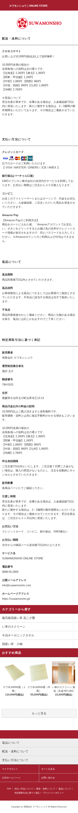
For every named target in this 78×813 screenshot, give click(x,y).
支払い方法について (23, 789)
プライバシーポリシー (53, 793)
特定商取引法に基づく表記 (27, 793)
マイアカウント (10, 769)
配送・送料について (45, 789)
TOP (9, 789)
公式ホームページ (11, 777)
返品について (64, 789)
